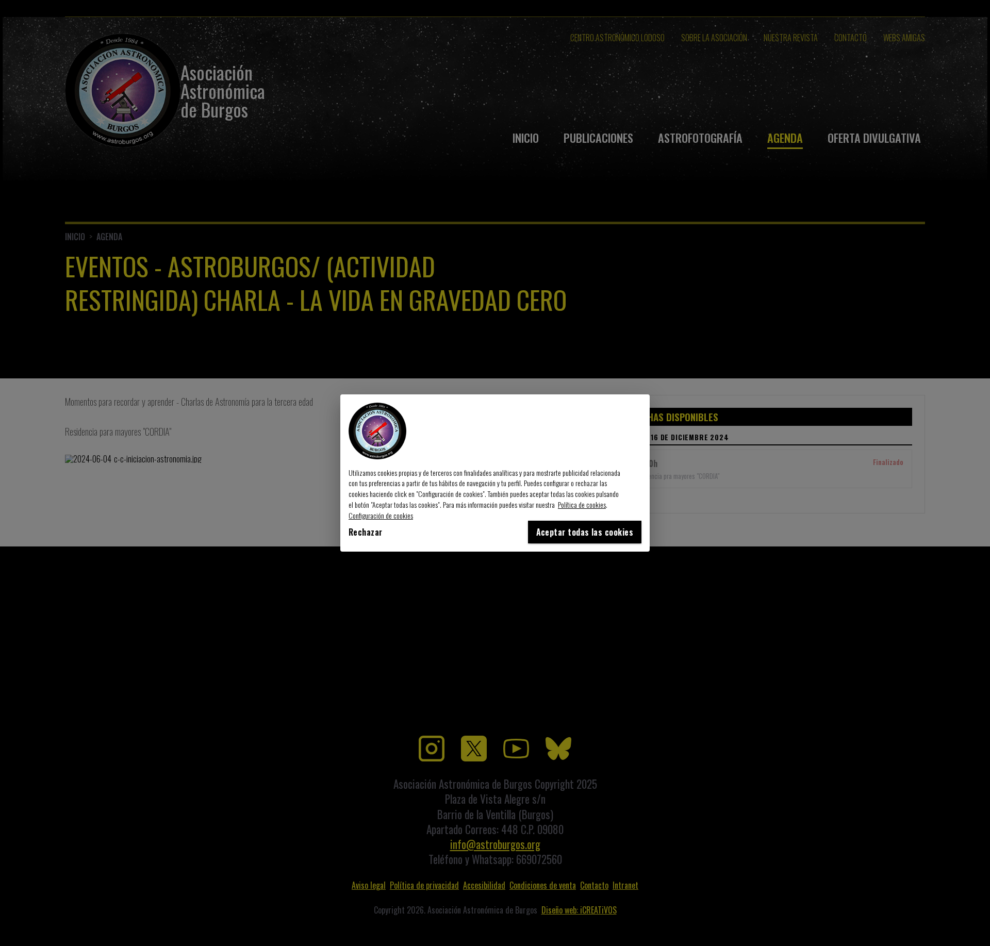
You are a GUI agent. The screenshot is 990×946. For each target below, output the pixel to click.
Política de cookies (582, 504)
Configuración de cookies (381, 515)
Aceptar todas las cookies (584, 532)
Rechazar (366, 532)
